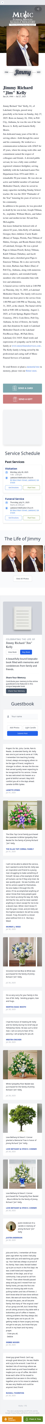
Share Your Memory (16, 691)
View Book (12, 652)
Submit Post (23, 733)
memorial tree (33, 366)
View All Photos (22, 578)
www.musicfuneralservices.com (26, 345)
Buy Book (26, 652)
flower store (31, 370)
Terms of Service (29, 1413)
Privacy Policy (15, 1413)
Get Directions (14, 488)
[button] (22, 815)
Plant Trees (31, 488)
